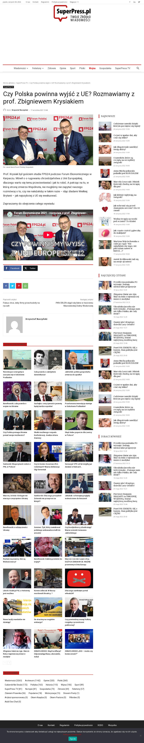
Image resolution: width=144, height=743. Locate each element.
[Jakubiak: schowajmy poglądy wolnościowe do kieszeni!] (79, 483)
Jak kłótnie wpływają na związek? (124, 196)
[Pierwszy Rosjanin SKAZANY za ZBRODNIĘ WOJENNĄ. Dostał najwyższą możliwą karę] (105, 336)
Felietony (36, 68)
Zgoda (73, 739)
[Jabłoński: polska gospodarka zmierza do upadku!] (79, 360)
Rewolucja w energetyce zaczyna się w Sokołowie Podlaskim (13, 375)
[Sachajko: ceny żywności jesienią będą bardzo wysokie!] (48, 391)
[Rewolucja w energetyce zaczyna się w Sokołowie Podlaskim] (17, 360)
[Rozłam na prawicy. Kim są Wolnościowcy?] (17, 547)
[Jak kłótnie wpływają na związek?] (105, 197)
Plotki (82, 68)
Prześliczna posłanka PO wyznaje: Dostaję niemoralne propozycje (125, 284)
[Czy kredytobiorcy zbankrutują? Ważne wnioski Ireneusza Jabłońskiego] (79, 515)
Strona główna (8, 83)
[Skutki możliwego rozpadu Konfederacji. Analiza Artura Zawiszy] (48, 420)
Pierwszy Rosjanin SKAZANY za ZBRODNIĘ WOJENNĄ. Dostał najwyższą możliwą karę (125, 336)
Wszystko (112, 725)
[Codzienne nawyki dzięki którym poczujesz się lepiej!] (105, 126)
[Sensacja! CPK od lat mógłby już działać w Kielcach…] (79, 452)
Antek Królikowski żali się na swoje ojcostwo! (126, 260)
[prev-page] (5, 663)
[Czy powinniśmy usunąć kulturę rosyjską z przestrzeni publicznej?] (79, 607)
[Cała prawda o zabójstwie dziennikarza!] (48, 360)
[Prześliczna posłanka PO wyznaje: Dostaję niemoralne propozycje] (105, 285)
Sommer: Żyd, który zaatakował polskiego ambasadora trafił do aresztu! (47, 530)
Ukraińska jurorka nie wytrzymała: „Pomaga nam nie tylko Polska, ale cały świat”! (126, 310)
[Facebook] (130, 2)
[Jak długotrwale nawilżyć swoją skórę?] (105, 149)
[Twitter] (139, 2)
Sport (72, 68)
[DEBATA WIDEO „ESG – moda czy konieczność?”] (79, 639)
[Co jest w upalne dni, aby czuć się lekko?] (105, 137)
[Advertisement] (72, 43)
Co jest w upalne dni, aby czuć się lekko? (125, 136)
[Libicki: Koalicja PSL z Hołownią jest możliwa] (17, 578)
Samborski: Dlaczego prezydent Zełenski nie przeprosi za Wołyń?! (47, 498)
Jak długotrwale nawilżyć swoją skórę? (125, 148)
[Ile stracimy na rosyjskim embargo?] (48, 607)
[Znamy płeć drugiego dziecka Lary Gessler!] (105, 324)
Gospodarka (105, 68)
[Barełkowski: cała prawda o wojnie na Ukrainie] (17, 391)
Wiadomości (20, 68)
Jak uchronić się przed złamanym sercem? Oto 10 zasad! (126, 208)
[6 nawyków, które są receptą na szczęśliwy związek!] (105, 161)
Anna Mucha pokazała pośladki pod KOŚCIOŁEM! (126, 172)
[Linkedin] (134, 2)
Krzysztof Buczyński (20, 110)
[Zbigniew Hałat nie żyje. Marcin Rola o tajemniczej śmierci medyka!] (17, 639)
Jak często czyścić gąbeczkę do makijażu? (126, 231)
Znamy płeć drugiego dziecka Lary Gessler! (124, 323)
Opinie (63, 68)
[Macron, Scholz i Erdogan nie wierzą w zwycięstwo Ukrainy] (17, 483)
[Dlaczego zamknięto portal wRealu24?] (79, 578)
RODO (100, 725)
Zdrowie (52, 68)
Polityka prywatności (59, 2)
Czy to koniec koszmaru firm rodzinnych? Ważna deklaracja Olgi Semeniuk (46, 467)
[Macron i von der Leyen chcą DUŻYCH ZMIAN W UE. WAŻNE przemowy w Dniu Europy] (79, 547)
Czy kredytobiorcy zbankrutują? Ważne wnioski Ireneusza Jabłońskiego (78, 530)
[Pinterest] (19, 286)
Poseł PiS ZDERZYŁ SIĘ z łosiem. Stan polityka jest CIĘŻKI (125, 350)
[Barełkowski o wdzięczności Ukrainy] (17, 515)
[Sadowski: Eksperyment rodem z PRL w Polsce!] (17, 452)
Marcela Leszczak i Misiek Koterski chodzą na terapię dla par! (126, 184)
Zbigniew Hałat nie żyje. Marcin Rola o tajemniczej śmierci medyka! (16, 654)
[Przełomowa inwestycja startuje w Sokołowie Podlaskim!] (79, 391)
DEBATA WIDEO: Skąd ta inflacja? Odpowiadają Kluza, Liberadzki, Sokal (47, 654)
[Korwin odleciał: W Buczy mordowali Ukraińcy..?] (48, 578)
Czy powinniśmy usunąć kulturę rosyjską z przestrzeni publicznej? (78, 622)
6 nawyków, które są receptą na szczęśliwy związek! (124, 160)
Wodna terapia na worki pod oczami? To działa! (125, 220)
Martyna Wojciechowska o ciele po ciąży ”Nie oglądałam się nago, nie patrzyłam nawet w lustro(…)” (126, 246)
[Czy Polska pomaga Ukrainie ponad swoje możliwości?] (17, 420)
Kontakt (35, 2)
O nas (28, 2)
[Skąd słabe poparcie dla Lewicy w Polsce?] (79, 420)
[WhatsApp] (25, 286)
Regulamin (45, 2)
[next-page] (9, 663)
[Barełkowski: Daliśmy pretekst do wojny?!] (48, 547)
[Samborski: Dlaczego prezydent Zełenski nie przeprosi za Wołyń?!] (48, 483)
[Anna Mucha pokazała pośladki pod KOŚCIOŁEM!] (105, 173)
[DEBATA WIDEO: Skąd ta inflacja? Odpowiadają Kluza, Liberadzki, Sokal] (48, 639)
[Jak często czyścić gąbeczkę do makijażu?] (105, 233)
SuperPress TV (122, 68)
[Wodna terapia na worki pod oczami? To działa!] (105, 221)
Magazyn (73, 2)
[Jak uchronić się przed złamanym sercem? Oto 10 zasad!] (105, 209)
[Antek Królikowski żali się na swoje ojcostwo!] (105, 261)
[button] (137, 68)
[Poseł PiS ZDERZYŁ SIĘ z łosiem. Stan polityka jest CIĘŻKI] (105, 350)
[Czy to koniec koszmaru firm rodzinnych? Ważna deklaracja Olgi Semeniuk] (48, 452)
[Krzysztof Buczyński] (5, 110)
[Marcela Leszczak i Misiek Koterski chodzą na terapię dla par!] (105, 185)
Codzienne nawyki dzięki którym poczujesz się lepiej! (126, 124)
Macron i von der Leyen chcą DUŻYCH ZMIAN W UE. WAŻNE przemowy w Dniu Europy (77, 562)
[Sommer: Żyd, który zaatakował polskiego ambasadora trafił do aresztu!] (48, 515)
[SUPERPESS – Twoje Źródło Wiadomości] (72, 13)
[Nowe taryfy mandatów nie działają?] (17, 607)
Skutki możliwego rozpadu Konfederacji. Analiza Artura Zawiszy (46, 435)
